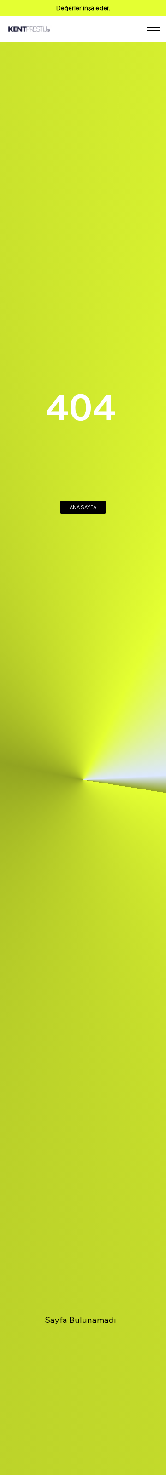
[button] (82, 507)
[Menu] (153, 29)
